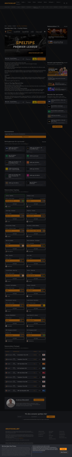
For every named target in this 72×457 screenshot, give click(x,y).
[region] (36, 450)
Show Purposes (64, 452)
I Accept (63, 449)
